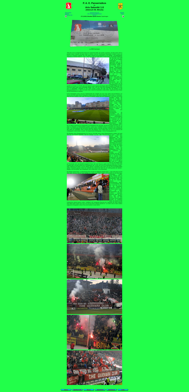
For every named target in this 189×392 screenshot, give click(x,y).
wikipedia (67, 13)
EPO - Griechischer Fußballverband (94, 13)
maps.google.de (68, 12)
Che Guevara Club (68, 14)
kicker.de (94, 14)
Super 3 (122, 13)
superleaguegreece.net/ (94, 12)
